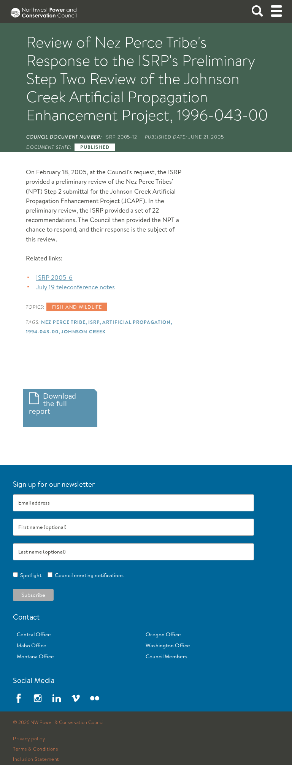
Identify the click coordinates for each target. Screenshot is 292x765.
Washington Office (168, 645)
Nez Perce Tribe (63, 322)
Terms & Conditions (35, 749)
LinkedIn (56, 698)
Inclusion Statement (36, 759)
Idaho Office (31, 645)
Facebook (18, 698)
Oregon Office (163, 634)
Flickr (94, 698)
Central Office (34, 634)
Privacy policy (29, 738)
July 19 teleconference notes (75, 286)
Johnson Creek (83, 331)
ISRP (94, 322)
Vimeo (75, 698)
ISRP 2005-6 (54, 277)
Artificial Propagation (136, 322)
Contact (26, 617)
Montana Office (35, 656)
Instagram (37, 698)
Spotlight (29, 575)
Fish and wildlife (77, 306)
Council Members (166, 656)
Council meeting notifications (88, 575)
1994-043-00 (42, 331)
